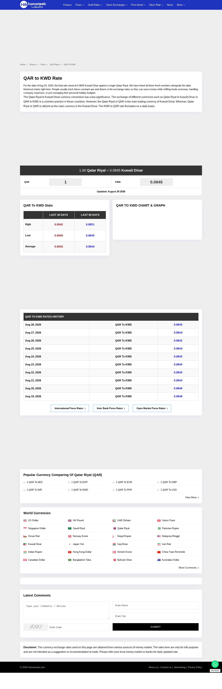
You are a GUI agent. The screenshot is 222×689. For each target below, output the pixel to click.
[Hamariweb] (33, 5)
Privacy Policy (195, 667)
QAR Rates (55, 64)
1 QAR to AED (35, 482)
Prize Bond (137, 4)
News (170, 4)
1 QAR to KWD (79, 489)
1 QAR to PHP (124, 489)
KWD (118, 182)
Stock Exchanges (115, 4)
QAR (26, 182)
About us (153, 667)
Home (22, 64)
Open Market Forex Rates (151, 408)
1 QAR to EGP (79, 482)
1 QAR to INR (34, 489)
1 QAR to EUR (124, 482)
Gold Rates (94, 4)
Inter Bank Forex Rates (110, 408)
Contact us (165, 667)
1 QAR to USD (169, 489)
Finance (67, 4)
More (180, 4)
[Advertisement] (111, 138)
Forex (79, 4)
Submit (155, 626)
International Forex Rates (69, 408)
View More (191, 497)
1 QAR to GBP (169, 482)
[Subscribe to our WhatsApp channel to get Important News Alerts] (215, 664)
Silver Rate (155, 4)
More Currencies (188, 567)
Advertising (179, 667)
